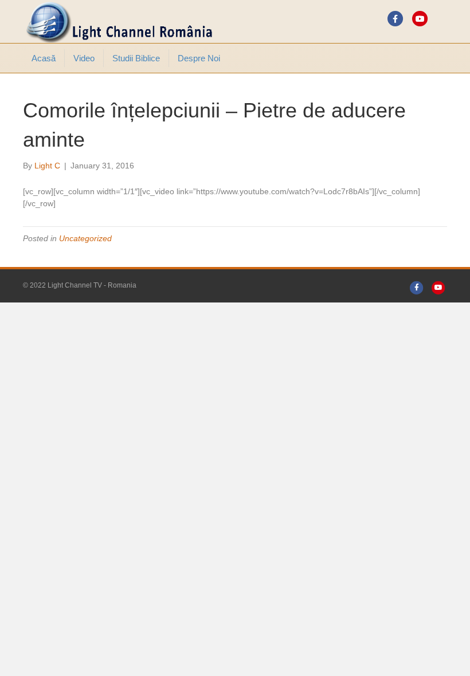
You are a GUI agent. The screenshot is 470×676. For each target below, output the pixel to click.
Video (84, 58)
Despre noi (199, 58)
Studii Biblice (136, 58)
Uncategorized (85, 238)
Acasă (44, 58)
